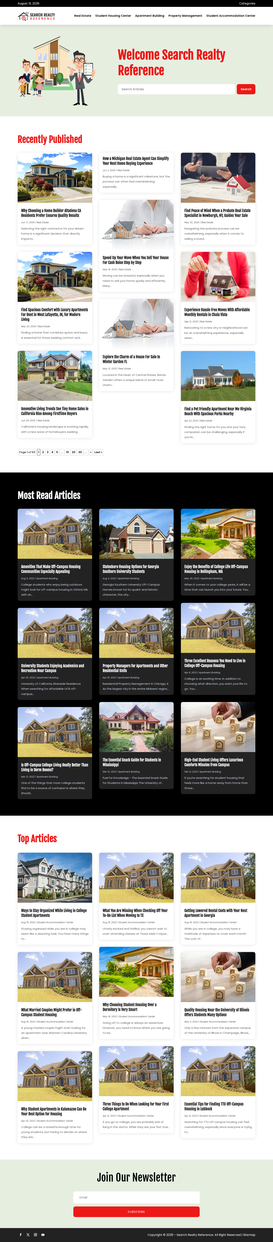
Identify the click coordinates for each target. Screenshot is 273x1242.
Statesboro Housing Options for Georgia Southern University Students (131, 569)
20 (73, 452)
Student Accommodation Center (230, 16)
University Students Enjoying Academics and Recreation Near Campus (52, 668)
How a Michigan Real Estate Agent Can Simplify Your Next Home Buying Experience (136, 161)
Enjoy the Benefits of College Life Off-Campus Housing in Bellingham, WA (216, 569)
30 (80, 452)
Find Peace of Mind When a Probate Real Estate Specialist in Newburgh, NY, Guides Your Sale (217, 213)
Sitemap (249, 1235)
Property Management (185, 16)
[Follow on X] (28, 1235)
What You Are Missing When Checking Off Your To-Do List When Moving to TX (135, 913)
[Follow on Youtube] (43, 1235)
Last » (98, 452)
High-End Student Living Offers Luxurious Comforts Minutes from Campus (213, 762)
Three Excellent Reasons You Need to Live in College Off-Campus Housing (215, 663)
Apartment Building (149, 16)
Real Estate (82, 16)
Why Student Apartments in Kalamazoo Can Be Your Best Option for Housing (53, 1111)
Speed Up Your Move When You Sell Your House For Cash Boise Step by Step (136, 260)
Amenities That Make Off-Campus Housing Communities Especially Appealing (51, 569)
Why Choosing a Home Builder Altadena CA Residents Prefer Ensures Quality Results (51, 213)
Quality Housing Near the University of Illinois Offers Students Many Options (216, 1012)
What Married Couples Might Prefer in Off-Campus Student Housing (51, 1012)
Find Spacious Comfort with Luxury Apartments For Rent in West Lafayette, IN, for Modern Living (54, 314)
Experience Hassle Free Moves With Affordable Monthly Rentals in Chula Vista (217, 312)
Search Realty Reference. (195, 1235)
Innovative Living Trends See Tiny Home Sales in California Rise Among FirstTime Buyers (54, 411)
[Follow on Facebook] (21, 1235)
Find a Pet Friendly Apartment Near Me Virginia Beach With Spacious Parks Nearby (217, 411)
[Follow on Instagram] (35, 1235)
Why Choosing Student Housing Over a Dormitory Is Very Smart (130, 1007)
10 (67, 452)
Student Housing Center (113, 16)
